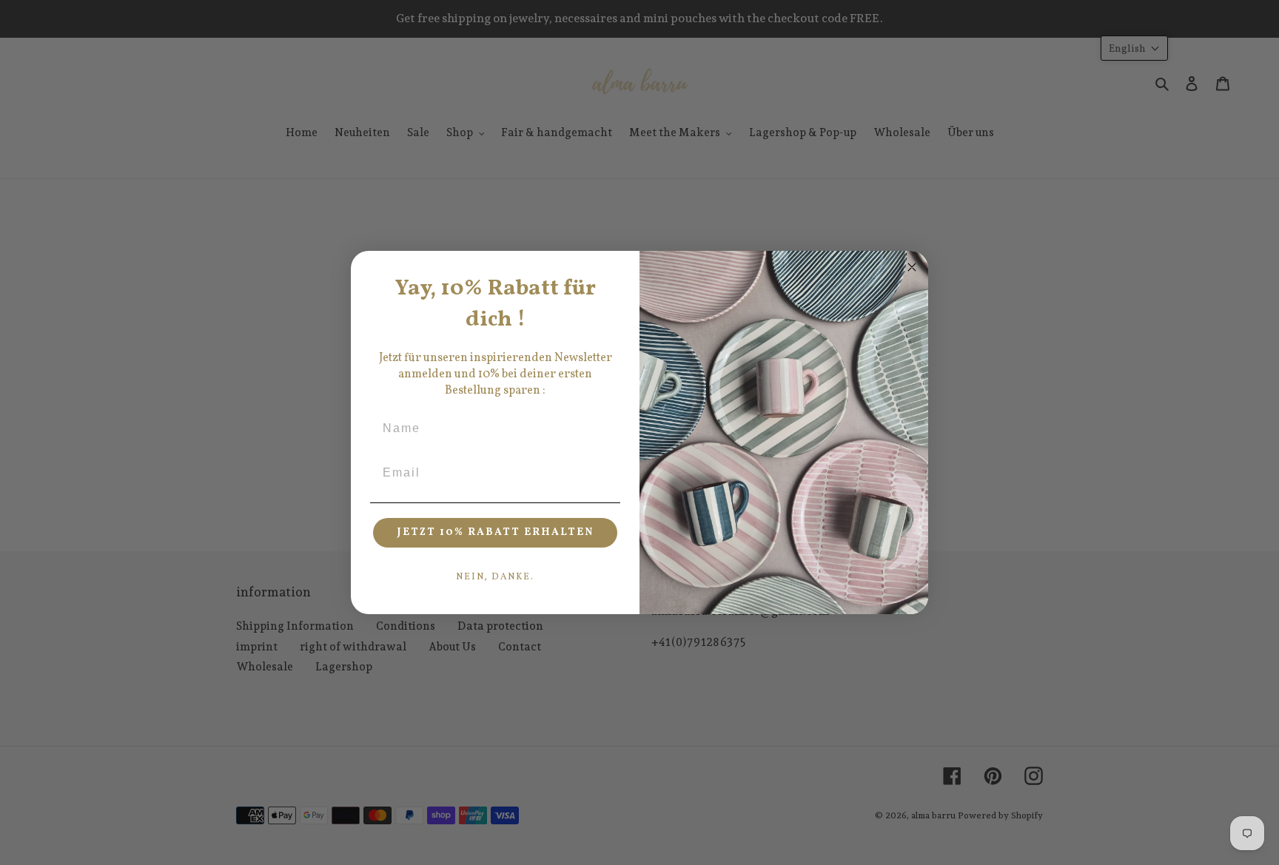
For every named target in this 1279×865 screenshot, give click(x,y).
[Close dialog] (912, 267)
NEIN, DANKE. (495, 577)
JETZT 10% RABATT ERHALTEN (495, 532)
